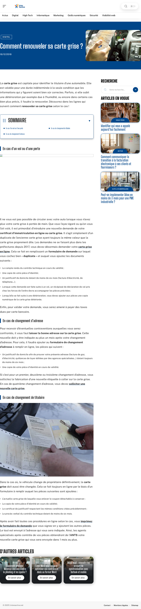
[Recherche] (126, 6)
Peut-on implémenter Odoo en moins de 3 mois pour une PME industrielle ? (117, 198)
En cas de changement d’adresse (15, 134)
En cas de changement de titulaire (60, 128)
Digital (6, 37)
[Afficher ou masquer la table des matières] (58, 120)
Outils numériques (120, 189)
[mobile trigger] (5, 6)
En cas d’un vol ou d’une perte (14, 128)
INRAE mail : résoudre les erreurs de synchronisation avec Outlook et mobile (78, 567)
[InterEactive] (19, 6)
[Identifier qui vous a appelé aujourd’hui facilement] (120, 112)
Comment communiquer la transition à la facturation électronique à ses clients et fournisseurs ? (116, 162)
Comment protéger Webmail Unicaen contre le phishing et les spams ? (15, 569)
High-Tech (120, 120)
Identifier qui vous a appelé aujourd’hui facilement (115, 127)
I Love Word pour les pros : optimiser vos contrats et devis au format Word (47, 569)
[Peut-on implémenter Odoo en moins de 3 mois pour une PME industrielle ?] (120, 181)
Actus (120, 151)
